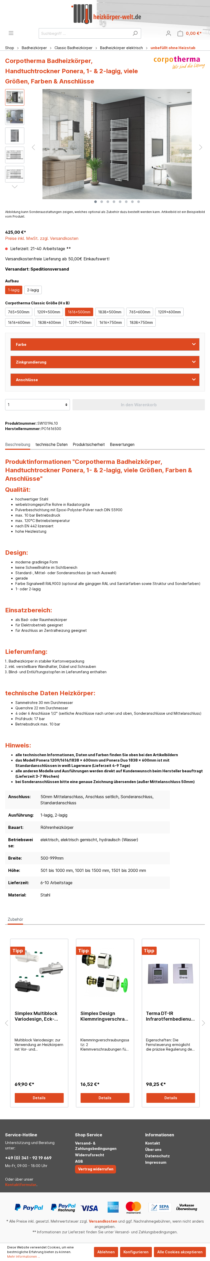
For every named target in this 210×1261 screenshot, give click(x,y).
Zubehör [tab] (15, 919)
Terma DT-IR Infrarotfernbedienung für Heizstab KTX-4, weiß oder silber (170, 1016)
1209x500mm (48, 312)
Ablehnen (106, 1252)
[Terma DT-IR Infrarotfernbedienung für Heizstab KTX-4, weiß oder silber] (170, 972)
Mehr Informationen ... (23, 1256)
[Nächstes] (201, 147)
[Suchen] (135, 33)
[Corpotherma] (179, 72)
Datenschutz (157, 1156)
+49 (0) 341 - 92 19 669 (28, 1157)
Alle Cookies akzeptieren (180, 1252)
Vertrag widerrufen (95, 1169)
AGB (79, 1161)
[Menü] (11, 33)
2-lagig (33, 290)
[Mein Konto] (168, 33)
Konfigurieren (136, 1252)
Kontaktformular (20, 1184)
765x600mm (139, 312)
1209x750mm (80, 322)
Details (39, 1098)
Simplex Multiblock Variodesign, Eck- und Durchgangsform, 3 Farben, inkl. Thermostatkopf (36, 1016)
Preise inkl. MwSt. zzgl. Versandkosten (41, 238)
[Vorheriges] (33, 147)
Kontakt (152, 1143)
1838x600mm (49, 322)
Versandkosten (103, 1221)
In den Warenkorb (139, 404)
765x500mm (18, 312)
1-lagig (13, 290)
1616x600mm (19, 322)
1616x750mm (110, 322)
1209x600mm (169, 312)
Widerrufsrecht (89, 1155)
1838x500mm (109, 312)
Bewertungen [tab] (122, 444)
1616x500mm (79, 312)
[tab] (17, 445)
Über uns (153, 1149)
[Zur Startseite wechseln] (106, 14)
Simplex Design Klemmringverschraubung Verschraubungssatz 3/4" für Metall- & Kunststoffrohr (103, 1016)
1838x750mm (141, 322)
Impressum (155, 1162)
